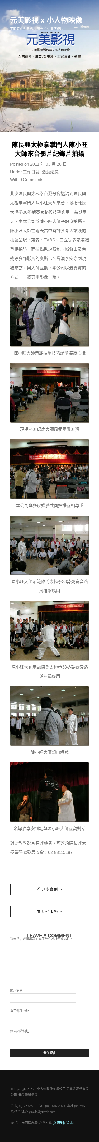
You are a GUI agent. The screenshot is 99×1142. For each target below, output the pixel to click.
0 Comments (31, 179)
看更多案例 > (49, 889)
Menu (84, 26)
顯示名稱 (16, 990)
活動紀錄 (50, 172)
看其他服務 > (49, 912)
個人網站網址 (19, 1031)
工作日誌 (31, 172)
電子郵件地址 (19, 1011)
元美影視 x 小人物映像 (46, 20)
